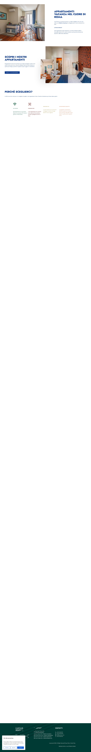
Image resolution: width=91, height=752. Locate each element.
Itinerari (32, 3)
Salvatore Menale (72, 746)
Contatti (59, 3)
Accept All (20, 747)
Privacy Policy (67, 743)
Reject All (13, 747)
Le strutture (24, 3)
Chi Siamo (17, 3)
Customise (7, 747)
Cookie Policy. (73, 743)
